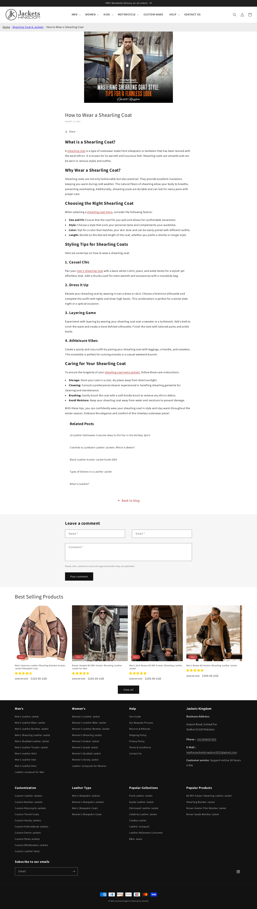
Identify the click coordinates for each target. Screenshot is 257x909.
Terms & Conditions (140, 747)
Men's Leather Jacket (27, 716)
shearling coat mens (99, 212)
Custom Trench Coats (27, 814)
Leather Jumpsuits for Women (89, 765)
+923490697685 (206, 739)
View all (129, 689)
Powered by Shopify (140, 901)
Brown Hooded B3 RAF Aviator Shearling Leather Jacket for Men (97, 667)
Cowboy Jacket (137, 820)
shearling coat (76, 151)
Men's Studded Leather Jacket (32, 741)
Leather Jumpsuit (139, 826)
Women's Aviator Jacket (85, 741)
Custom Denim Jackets (28, 832)
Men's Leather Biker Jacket (30, 722)
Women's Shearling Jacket (87, 735)
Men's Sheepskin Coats (85, 808)
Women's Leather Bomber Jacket (90, 728)
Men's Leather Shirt (26, 753)
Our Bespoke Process (141, 722)
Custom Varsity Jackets (28, 820)
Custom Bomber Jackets (29, 802)
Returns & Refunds (139, 728)
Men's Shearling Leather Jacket (32, 735)
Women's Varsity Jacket (85, 759)
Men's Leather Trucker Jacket (31, 747)
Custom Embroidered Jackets (31, 826)
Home (6, 27)
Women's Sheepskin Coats (87, 814)
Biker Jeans (135, 839)
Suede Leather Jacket (141, 802)
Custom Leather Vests (27, 851)
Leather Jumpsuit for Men (29, 772)
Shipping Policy (138, 735)
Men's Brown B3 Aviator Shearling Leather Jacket (211, 665)
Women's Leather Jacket (86, 716)
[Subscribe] (74, 871)
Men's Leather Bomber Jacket (31, 728)
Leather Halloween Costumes (146, 832)
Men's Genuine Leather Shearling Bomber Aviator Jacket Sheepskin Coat (40, 667)
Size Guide (135, 716)
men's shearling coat (90, 271)
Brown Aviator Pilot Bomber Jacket (206, 808)
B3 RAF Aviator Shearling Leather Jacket (209, 795)
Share (72, 131)
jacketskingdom (123, 901)
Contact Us (135, 753)
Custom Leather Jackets (28, 795)
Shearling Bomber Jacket (200, 802)
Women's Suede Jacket (85, 747)
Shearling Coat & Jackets (28, 27)
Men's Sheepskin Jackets (86, 795)
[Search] (234, 15)
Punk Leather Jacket (140, 795)
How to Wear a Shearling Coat (65, 27)
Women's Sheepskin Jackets (88, 802)
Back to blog (131, 500)
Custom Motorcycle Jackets (30, 808)
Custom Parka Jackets (27, 839)
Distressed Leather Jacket (144, 808)
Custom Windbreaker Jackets (31, 845)
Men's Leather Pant (26, 765)
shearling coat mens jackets (122, 372)
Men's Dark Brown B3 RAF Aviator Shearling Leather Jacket (155, 667)
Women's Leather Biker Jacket (89, 722)
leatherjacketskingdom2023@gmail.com (211, 752)
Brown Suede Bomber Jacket (202, 814)
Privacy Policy (136, 741)
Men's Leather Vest (25, 759)
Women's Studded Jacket (86, 753)
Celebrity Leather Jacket (143, 814)
